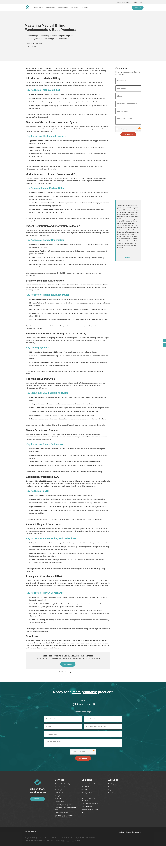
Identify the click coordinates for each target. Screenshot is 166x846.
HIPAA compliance (41, 629)
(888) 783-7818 (138, 2)
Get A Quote (128, 134)
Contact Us (137, 7)
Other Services (63, 7)
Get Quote (84, 7)
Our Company (74, 7)
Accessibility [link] (78, 840)
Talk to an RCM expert (122, 2)
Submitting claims (51, 94)
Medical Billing (39, 7)
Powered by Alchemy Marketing (34, 840)
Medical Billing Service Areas (129, 832)
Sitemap (58, 840)
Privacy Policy (50, 840)
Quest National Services (43, 838)
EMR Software (50, 7)
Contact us (68, 664)
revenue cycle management (75, 528)
